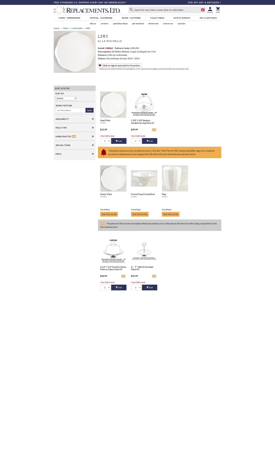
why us (93, 23)
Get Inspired (138, 23)
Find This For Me (109, 214)
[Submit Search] (131, 10)
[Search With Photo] (203, 10)
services (104, 23)
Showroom (153, 23)
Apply (89, 110)
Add (120, 141)
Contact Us (168, 23)
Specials (181, 23)
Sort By (59, 93)
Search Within (64, 105)
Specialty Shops (120, 23)
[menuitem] (69, 17)
